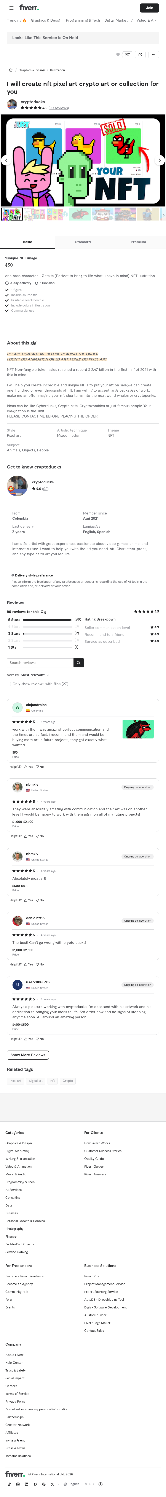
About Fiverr (14, 1355)
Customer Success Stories (102, 1151)
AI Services (13, 1190)
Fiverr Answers (95, 1174)
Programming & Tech (83, 20)
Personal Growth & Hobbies (25, 1221)
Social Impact (14, 1378)
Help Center (14, 1362)
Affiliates (11, 1432)
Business (11, 1213)
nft (52, 1081)
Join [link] (149, 8)
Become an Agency (19, 1284)
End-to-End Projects (19, 1244)
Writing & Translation (20, 1158)
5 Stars (14, 620)
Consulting (12, 1197)
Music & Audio (15, 1174)
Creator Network (17, 1425)
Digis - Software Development (105, 1307)
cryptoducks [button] (33, 102)
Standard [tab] (83, 242)
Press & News (15, 1448)
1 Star (13, 647)
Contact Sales (94, 1330)
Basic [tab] (27, 242)
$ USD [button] (89, 1484)
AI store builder (95, 1315)
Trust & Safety (15, 1370)
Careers (11, 1386)
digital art (36, 1081)
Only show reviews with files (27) (40, 684)
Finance (10, 1236)
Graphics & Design (46, 20)
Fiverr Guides (94, 1166)
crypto (68, 1081)
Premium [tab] (138, 242)
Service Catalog (16, 1252)
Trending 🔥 (17, 20)
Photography (14, 1228)
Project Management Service (104, 1284)
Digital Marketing (118, 20)
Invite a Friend (15, 1440)
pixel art (15, 1081)
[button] (11, 8)
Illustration (57, 70)
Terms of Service (17, 1393)
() (58, 108)
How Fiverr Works (97, 1143)
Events (10, 1307)
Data (8, 1205)
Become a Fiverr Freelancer (25, 1276)
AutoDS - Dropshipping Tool (104, 1299)
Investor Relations (18, 1456)
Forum (9, 1299)
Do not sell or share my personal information (36, 1409)
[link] (10, 70)
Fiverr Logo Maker (97, 1323)
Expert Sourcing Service (101, 1292)
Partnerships (14, 1417)
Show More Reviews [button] (28, 1055)
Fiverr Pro (91, 1276)
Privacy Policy (15, 1401)
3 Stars (14, 633)
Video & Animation (18, 1166)
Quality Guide (94, 1158)
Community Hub (16, 1292)
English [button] (74, 1484)
